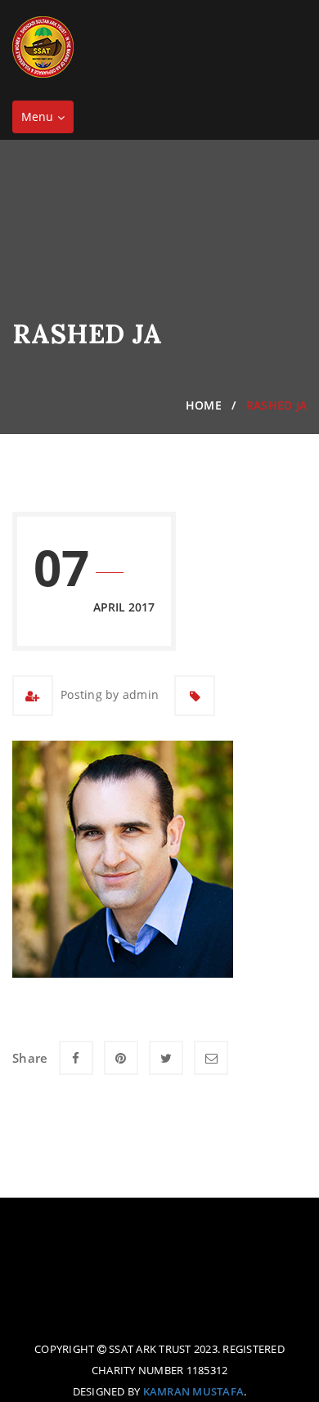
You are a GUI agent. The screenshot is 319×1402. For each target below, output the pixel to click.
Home (204, 405)
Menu (47, 120)
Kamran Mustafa (194, 1391)
